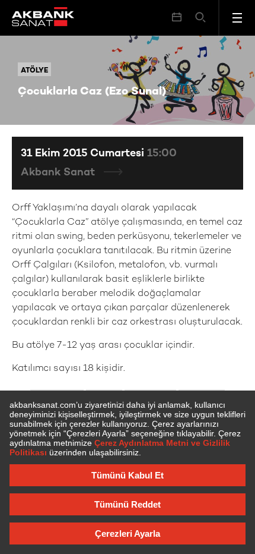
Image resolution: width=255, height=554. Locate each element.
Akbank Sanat (59, 172)
